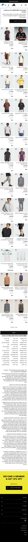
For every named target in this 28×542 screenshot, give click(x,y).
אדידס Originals (23, 354)
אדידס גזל (24, 346)
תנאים (25, 532)
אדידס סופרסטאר (23, 362)
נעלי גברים (6, 338)
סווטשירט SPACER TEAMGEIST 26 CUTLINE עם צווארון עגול (7, 240)
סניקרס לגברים (5, 342)
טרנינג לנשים (23, 352)
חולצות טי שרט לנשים (23, 348)
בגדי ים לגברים (5, 358)
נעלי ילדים (15, 340)
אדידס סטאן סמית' (23, 358)
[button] (21, 28)
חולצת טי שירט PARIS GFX (7, 89)
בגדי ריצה (15, 346)
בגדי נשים (24, 364)
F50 (8, 344)
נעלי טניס (15, 358)
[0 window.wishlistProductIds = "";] (21, 5)
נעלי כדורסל (15, 362)
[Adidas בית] (14, 5)
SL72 (8, 348)
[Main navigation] (25, 4)
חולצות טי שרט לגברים (5, 346)
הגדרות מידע (24, 525)
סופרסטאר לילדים (14, 352)
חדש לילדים (15, 356)
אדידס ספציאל (23, 350)
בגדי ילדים (15, 364)
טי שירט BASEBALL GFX (22, 67)
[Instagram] (25, 520)
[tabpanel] (14, 180)
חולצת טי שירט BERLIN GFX (21, 113)
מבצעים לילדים (5, 356)
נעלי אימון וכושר (14, 354)
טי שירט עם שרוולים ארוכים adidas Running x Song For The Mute (7, 316)
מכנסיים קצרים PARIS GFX (7, 67)
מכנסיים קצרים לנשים (23, 356)
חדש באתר (6, 352)
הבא (14, 332)
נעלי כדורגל (15, 342)
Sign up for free (15, 487)
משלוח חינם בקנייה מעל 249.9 (14, 1)
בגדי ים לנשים (23, 360)
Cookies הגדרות (24, 528)
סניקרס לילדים (14, 344)
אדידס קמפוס (23, 342)
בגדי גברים (6, 362)
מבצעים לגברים (5, 360)
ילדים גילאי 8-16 (14, 348)
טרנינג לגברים (5, 350)
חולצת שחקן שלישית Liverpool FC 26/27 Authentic (22, 43)
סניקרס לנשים (23, 344)
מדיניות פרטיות (24, 530)
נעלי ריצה (15, 338)
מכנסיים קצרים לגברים (5, 354)
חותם (26, 534)
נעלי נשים (24, 340)
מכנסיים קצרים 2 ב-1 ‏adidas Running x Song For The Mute (21, 289)
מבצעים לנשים (5, 364)
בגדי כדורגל (15, 350)
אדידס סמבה (23, 338)
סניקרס (7, 340)
